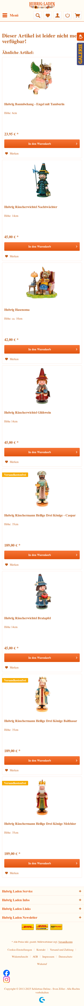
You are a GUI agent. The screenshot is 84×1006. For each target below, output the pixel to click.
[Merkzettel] (47, 15)
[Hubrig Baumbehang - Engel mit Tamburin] (42, 77)
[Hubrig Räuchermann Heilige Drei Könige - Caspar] (42, 488)
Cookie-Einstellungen (20, 949)
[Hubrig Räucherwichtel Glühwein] (42, 386)
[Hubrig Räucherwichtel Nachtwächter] (42, 180)
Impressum (48, 956)
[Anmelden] (67, 15)
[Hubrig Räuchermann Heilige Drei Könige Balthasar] (42, 694)
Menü (14, 15)
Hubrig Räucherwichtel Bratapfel (27, 618)
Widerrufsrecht (20, 956)
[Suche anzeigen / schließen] (37, 15)
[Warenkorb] (77, 15)
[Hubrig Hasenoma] (42, 283)
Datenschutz (65, 956)
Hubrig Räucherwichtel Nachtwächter (30, 207)
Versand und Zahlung (62, 949)
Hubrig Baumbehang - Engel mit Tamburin (34, 104)
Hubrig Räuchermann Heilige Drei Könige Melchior (40, 824)
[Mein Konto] (57, 15)
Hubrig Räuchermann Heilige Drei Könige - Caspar (40, 515)
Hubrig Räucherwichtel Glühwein (27, 412)
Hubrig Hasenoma (17, 310)
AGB (35, 956)
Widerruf (42, 964)
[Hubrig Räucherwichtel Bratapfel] (42, 591)
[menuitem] (10, 15)
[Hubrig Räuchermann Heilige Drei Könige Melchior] (42, 797)
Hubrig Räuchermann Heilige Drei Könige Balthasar (40, 721)
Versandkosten (65, 941)
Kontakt (40, 949)
